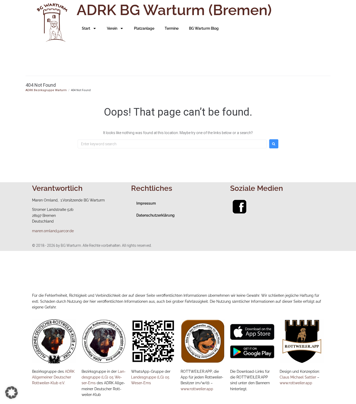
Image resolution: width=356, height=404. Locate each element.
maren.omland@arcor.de (53, 231)
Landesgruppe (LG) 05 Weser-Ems (104, 377)
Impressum (146, 203)
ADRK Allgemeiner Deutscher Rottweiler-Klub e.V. (53, 377)
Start (86, 28)
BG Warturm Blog (204, 28)
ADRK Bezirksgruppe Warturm (46, 90)
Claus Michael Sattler (298, 377)
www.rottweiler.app (197, 389)
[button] (11, 392)
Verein (112, 28)
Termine (172, 28)
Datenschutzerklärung (155, 215)
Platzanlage (144, 28)
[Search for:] (172, 144)
